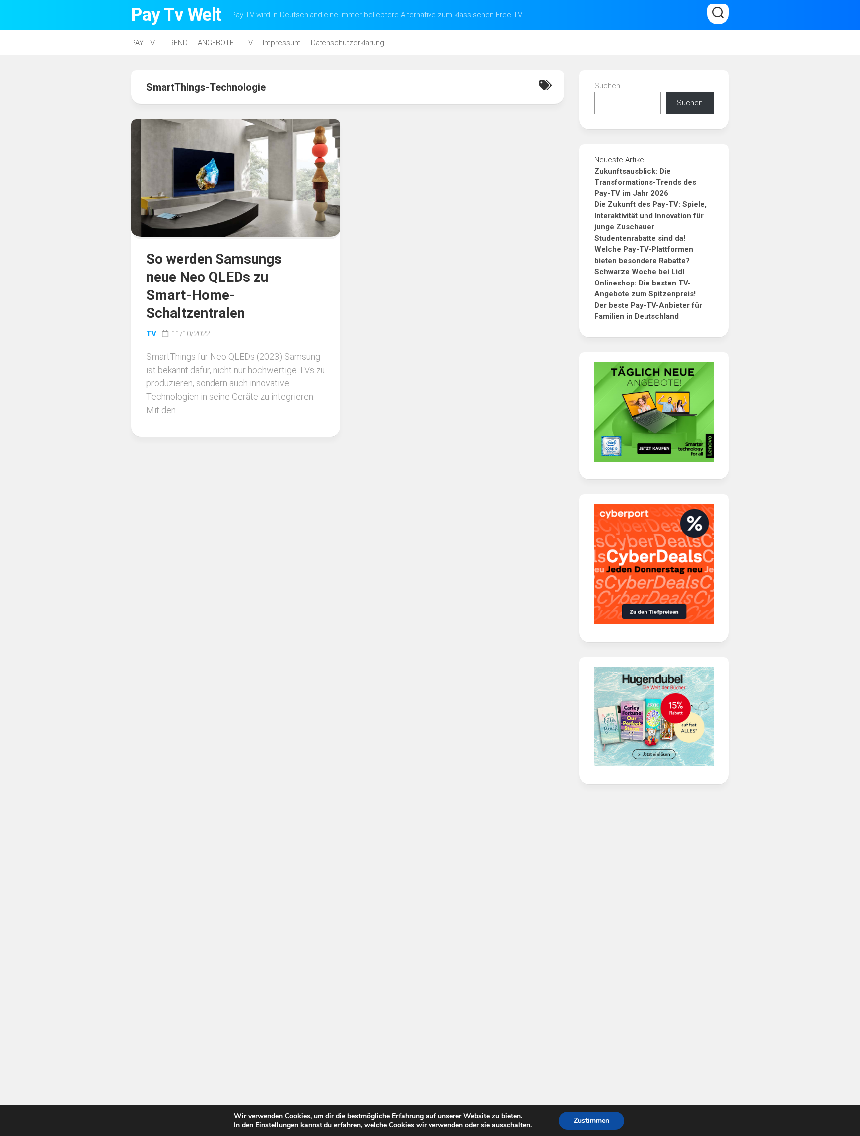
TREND (176, 42)
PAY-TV (143, 42)
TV (248, 42)
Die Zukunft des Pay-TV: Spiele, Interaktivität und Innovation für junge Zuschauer (650, 215)
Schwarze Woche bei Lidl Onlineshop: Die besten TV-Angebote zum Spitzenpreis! (645, 282)
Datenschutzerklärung (347, 42)
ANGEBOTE (216, 42)
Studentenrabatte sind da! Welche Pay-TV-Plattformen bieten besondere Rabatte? (643, 249)
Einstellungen (276, 1125)
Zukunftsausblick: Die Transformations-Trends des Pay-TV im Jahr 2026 (645, 182)
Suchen (607, 85)
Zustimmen (591, 1120)
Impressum (282, 42)
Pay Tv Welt (176, 15)
